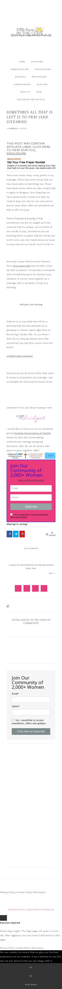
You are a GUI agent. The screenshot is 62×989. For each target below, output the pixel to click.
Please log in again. (10, 931)
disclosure (16, 153)
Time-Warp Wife (21, 266)
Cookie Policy (24, 892)
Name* (16, 706)
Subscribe (31, 506)
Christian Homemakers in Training (32, 433)
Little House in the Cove (31, 31)
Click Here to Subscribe (31, 731)
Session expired (10, 923)
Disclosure (39, 892)
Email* (15, 694)
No (31, 976)
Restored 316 (48, 910)
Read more (31, 985)
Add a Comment (31, 548)
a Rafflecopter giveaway (20, 356)
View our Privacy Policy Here (31, 480)
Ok (31, 967)
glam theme (32, 910)
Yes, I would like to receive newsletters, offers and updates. (29, 722)
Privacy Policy (8, 892)
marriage (13, 128)
